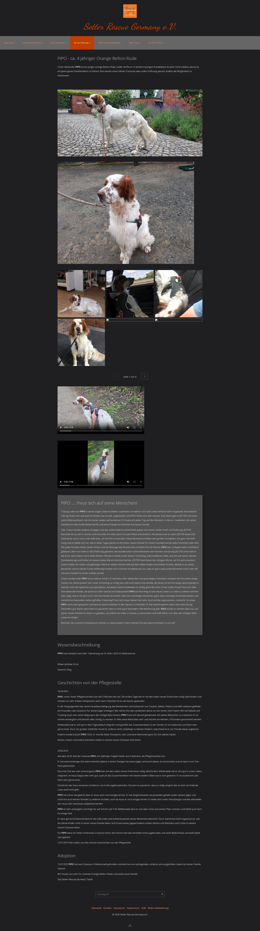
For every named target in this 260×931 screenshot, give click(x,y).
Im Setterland (81, 43)
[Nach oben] (130, 925)
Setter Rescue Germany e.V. (130, 26)
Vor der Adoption (31, 43)
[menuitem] (9, 43)
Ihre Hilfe (134, 43)
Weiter (144, 376)
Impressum (119, 908)
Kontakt (107, 908)
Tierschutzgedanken (109, 43)
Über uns (8, 43)
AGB (144, 908)
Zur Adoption (58, 43)
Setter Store (155, 43)
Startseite (96, 908)
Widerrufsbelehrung (158, 908)
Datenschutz (133, 908)
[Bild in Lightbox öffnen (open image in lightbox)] (130, 123)
